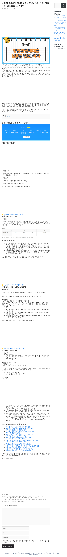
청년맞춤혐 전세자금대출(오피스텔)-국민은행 (19, 428)
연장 (19, 496)
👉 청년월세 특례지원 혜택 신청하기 (12, 214)
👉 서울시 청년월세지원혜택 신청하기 (13, 348)
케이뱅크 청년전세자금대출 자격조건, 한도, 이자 (20, 431)
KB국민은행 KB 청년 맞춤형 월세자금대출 (18, 443)
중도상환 (31, 496)
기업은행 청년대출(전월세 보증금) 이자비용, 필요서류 (22, 440)
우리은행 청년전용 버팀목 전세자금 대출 (18, 438)
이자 (22, 496)
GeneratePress (33, 554)
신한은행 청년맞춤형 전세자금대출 (16, 441)
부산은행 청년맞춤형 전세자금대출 (16, 436)
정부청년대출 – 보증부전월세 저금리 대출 (18, 427)
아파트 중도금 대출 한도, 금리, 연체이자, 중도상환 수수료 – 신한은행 (60, 29)
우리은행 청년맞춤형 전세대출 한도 (16, 430)
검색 (55, 2)
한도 (42, 496)
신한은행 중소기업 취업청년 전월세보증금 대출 (20, 449)
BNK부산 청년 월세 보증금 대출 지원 (17, 447)
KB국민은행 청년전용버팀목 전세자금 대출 (18, 444)
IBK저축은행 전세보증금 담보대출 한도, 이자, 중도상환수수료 (60, 34)
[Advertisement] (26, 23)
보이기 (8, 116)
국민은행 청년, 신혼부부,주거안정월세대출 (18, 450)
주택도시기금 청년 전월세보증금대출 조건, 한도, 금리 (21, 434)
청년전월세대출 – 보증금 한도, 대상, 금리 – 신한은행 (60, 17)
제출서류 (26, 496)
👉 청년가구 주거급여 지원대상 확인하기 (14, 285)
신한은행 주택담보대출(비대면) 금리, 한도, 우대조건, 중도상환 (60, 39)
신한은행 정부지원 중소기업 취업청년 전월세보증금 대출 (22, 446)
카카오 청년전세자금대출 (13, 433)
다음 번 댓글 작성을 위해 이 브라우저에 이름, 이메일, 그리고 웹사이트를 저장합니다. (26, 541)
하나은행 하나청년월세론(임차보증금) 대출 (18, 437)
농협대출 (11, 496)
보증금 (15, 496)
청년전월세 (37, 496)
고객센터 (6, 496)
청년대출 (6, 494)
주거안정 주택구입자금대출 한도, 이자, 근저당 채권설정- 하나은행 (20, 498)
